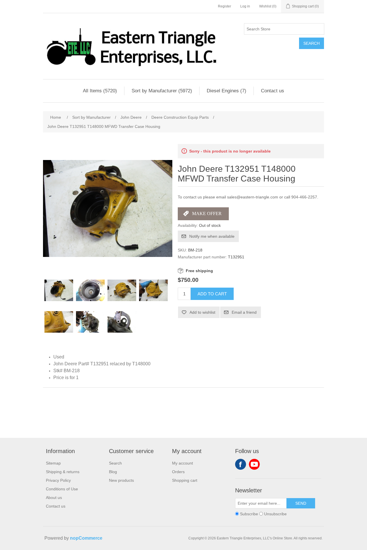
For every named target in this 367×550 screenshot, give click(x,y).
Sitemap (53, 463)
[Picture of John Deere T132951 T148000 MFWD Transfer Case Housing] (58, 290)
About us (54, 497)
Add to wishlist (202, 312)
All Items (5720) (100, 90)
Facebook (240, 464)
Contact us (272, 90)
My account (182, 463)
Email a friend (244, 312)
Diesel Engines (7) (226, 90)
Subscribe (249, 514)
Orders (178, 471)
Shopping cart (184, 480)
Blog (113, 471)
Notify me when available (212, 236)
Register (224, 6)
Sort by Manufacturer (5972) (162, 90)
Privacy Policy (58, 480)
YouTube (254, 464)
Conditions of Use (62, 489)
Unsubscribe (275, 514)
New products (121, 480)
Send (300, 503)
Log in (245, 6)
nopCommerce (86, 538)
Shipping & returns (62, 471)
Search (311, 43)
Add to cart (212, 293)
